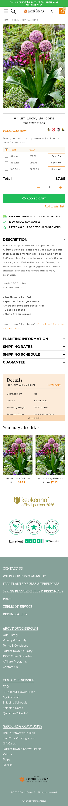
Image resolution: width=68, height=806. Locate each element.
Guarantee (14, 362)
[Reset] (6, 11)
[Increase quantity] (60, 187)
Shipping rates (18, 347)
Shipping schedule (21, 354)
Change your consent (34, 800)
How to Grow (54, 384)
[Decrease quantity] (38, 187)
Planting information (25, 339)
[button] (61, 69)
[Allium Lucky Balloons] (17, 455)
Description (15, 240)
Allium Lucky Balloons (17, 478)
